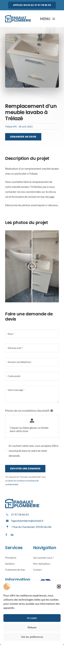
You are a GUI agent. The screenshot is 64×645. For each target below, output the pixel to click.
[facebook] (6, 535)
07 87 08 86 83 (20, 514)
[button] (59, 586)
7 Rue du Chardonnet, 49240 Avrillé (31, 526)
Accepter (32, 618)
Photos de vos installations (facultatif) (27, 410)
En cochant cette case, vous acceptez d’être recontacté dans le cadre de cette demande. (33, 450)
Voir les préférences (32, 636)
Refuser (32, 627)
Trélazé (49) (11, 126)
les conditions (19, 480)
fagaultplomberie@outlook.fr (27, 520)
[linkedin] (12, 535)
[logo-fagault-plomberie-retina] (18, 16)
